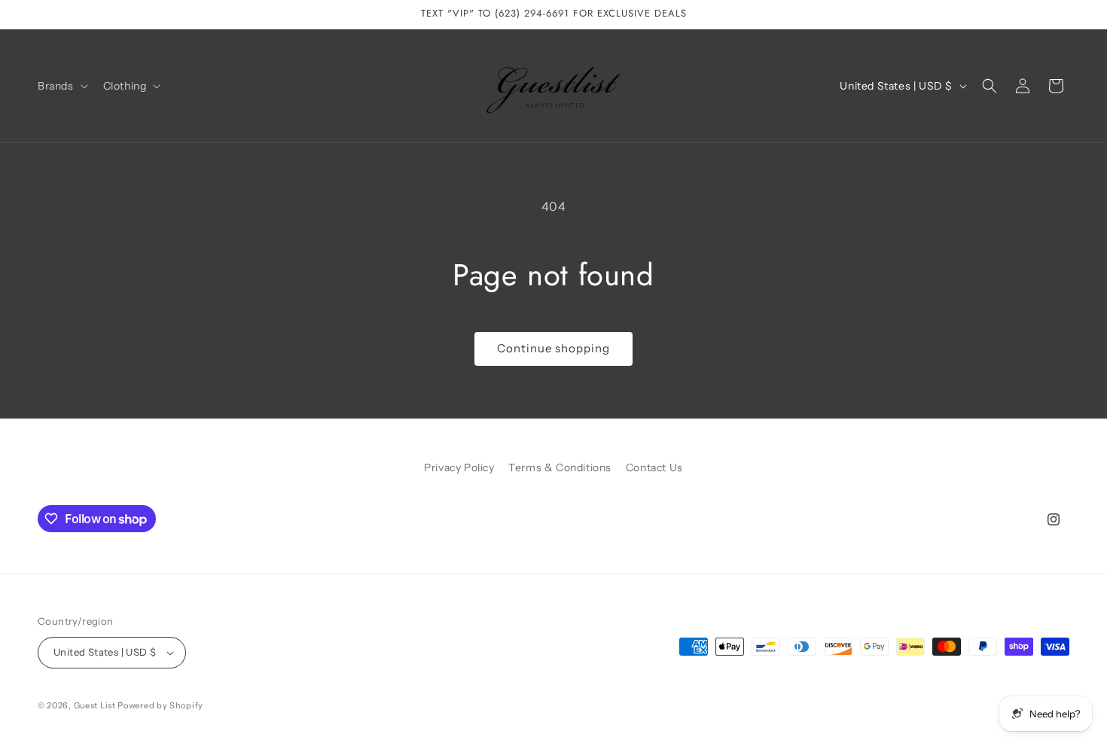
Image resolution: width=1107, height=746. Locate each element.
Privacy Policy (459, 467)
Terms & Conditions (559, 467)
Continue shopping (553, 348)
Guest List (95, 705)
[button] (61, 86)
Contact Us (654, 467)
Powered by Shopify (160, 705)
